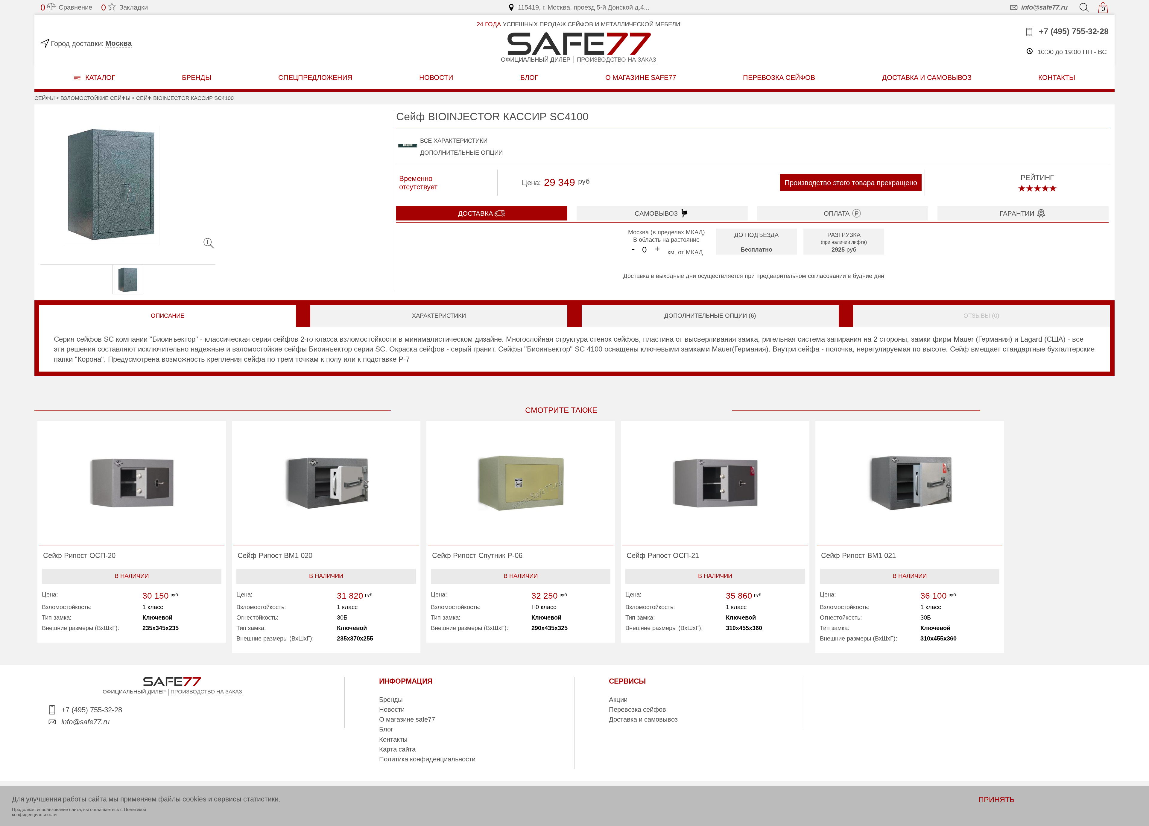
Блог (529, 77)
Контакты (393, 739)
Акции (618, 699)
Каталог (99, 77)
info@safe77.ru (1044, 7)
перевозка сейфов (779, 77)
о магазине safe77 (640, 77)
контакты (1056, 77)
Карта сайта (397, 749)
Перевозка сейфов (637, 709)
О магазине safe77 (407, 719)
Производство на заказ (616, 59)
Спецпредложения (315, 77)
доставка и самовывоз (927, 77)
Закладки (124, 7)
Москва (118, 43)
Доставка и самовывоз (643, 719)
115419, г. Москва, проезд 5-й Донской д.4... (583, 7)
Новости (436, 77)
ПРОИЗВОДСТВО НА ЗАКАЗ (206, 692)
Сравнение (66, 7)
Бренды (196, 77)
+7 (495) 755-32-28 (1072, 31)
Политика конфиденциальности (427, 759)
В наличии (132, 576)
